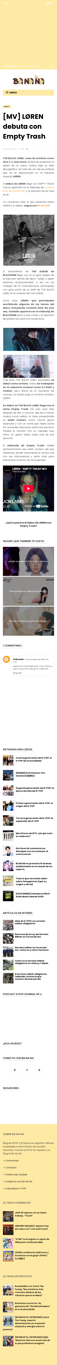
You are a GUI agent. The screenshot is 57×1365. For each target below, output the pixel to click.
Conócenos (12, 1160)
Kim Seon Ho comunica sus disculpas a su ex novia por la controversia (32, 851)
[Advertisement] (28, 34)
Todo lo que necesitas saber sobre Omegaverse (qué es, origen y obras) (32, 881)
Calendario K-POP (15, 1188)
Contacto (11, 1167)
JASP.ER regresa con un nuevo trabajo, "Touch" (31, 1214)
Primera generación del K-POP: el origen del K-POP (34, 805)
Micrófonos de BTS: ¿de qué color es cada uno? (34, 835)
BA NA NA (43, 205)
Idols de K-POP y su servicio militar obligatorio (30, 922)
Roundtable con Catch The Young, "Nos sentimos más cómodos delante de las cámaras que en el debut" (29, 1291)
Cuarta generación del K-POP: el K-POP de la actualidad (34, 759)
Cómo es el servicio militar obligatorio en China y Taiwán (31, 962)
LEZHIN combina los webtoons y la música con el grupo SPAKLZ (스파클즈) (32, 1255)
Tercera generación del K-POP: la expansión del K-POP (34, 820)
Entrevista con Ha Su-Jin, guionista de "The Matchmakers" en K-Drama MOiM (32, 1306)
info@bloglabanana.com (16, 66)
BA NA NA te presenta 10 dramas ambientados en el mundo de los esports (34, 866)
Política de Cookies (16, 1174)
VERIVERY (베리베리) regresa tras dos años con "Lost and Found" (32, 1227)
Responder (17, 673)
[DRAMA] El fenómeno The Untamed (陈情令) (30, 774)
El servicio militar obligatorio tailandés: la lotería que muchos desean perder (31, 976)
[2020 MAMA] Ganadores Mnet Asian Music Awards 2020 (33, 895)
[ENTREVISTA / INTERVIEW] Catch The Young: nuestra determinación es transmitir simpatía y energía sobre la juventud (26, 1323)
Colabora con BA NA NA (18, 1181)
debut (7, 106)
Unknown (18, 659)
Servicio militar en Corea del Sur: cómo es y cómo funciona (32, 948)
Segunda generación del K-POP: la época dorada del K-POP (35, 789)
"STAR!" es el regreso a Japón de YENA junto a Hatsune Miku (32, 1241)
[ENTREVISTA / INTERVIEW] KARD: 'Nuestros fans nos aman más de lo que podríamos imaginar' (32, 1340)
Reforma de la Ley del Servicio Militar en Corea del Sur (31, 935)
